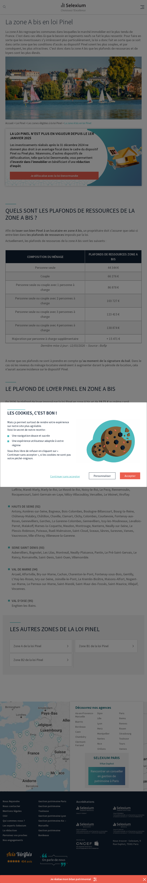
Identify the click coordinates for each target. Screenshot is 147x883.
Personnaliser (102, 476)
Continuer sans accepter (65, 476)
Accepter (130, 476)
